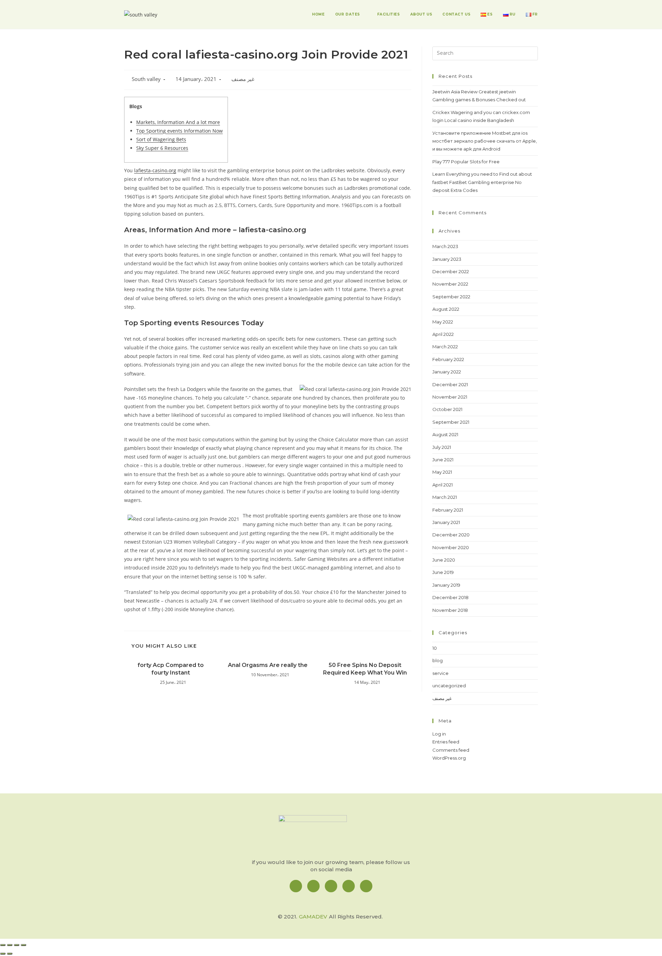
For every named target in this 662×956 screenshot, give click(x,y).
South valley (146, 79)
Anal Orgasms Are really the (268, 665)
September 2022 (451, 296)
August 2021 (445, 434)
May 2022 (442, 322)
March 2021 (444, 497)
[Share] (9, 945)
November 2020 (450, 547)
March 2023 (445, 246)
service (440, 673)
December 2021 (450, 384)
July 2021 (441, 447)
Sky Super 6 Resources (162, 148)
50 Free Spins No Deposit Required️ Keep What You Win (365, 669)
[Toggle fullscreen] (16, 945)
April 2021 (442, 484)
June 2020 (443, 560)
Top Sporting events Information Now (179, 130)
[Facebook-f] (296, 886)
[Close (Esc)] (3, 945)
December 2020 (451, 534)
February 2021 (447, 510)
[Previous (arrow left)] (3, 954)
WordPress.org (449, 758)
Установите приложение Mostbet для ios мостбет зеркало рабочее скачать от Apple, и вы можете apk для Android (484, 141)
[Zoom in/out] (23, 945)
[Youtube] (366, 886)
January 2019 (446, 585)
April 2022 (443, 334)
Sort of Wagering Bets (161, 139)
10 (434, 648)
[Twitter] (348, 886)
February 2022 (448, 359)
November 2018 (450, 610)
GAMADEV (313, 916)
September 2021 (450, 422)
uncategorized (449, 685)
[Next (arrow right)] (9, 954)
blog (437, 660)
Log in (439, 734)
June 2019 (443, 572)
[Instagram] (313, 886)
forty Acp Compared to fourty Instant (171, 669)
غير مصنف (242, 79)
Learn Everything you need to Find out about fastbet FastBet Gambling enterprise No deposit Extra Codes (482, 182)
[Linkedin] (331, 886)
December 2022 (450, 271)
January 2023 (446, 259)
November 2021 (449, 397)
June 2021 (442, 459)
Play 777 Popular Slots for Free (466, 161)
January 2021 (446, 522)
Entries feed (445, 741)
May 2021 (442, 472)
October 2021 (447, 409)
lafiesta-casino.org (155, 170)
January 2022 (446, 371)
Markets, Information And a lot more (178, 122)
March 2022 (445, 346)
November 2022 (450, 284)
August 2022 (445, 309)
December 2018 (450, 597)
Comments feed (450, 750)
